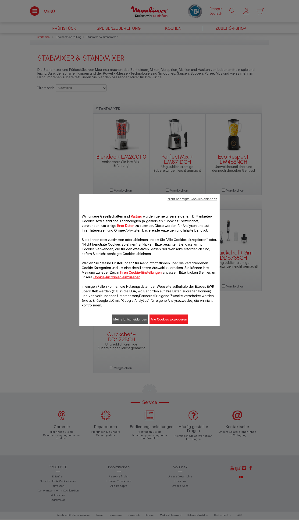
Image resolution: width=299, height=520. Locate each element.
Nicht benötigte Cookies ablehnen (192, 198)
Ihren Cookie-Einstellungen (141, 272)
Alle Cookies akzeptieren (169, 319)
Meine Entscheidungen (130, 319)
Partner (136, 216)
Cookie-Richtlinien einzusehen (116, 277)
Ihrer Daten (125, 225)
